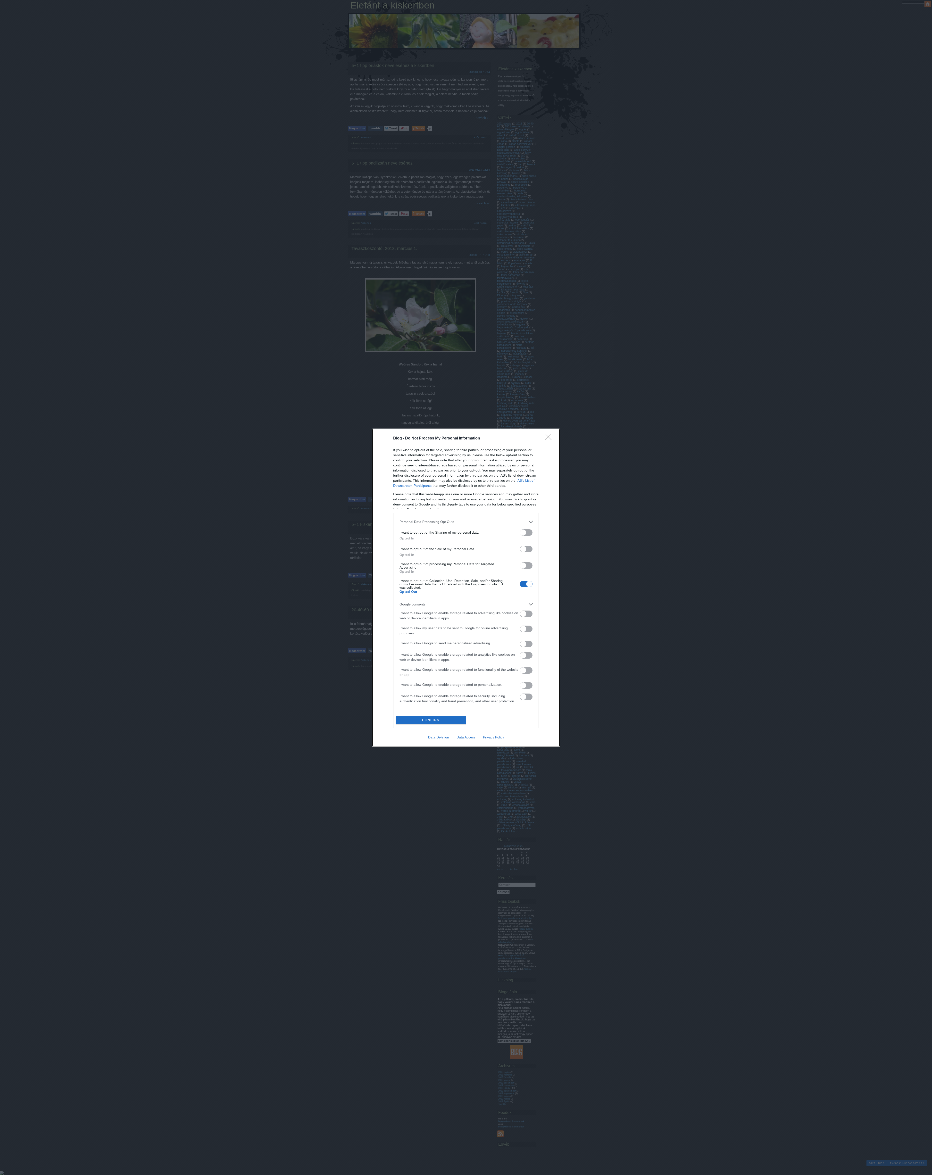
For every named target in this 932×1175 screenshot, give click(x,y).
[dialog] (466, 587)
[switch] (526, 532)
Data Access (466, 737)
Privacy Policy (493, 737)
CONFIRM (431, 720)
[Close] (550, 438)
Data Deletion (438, 737)
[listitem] (466, 521)
